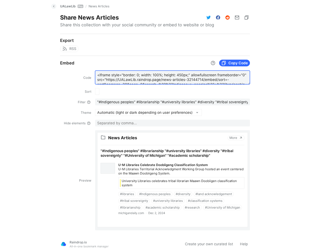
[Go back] (53, 6)
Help (244, 244)
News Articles (99, 6)
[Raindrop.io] (63, 244)
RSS (72, 49)
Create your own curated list (209, 244)
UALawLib (71, 6)
